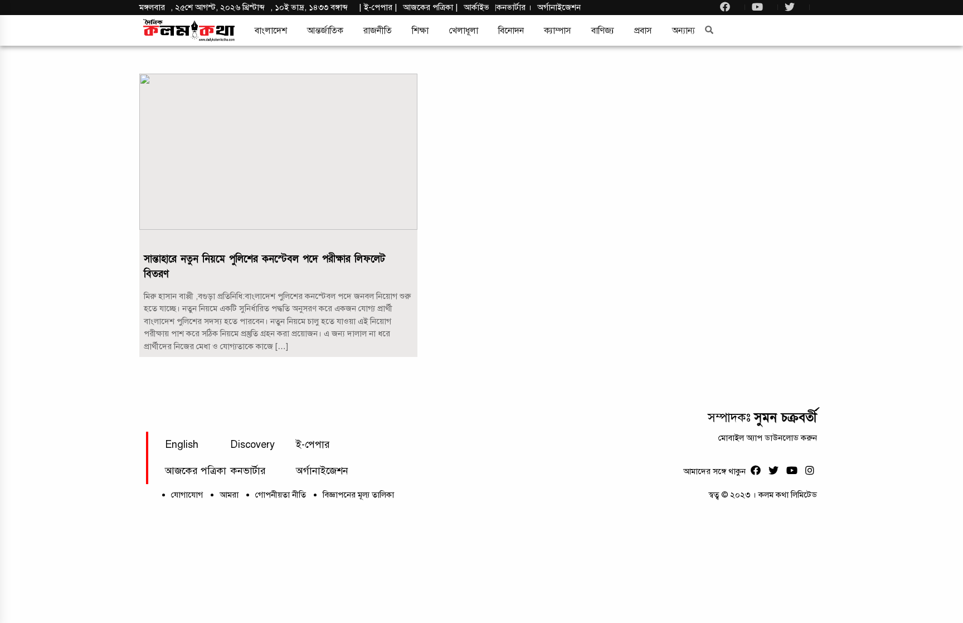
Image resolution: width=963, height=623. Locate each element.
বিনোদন (511, 30)
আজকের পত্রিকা (195, 471)
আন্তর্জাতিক (325, 30)
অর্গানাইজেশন (559, 7)
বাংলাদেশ (271, 30)
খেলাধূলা (463, 30)
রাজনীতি (377, 30)
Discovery (252, 444)
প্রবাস (643, 30)
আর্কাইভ (476, 7)
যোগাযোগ (187, 495)
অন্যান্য (683, 30)
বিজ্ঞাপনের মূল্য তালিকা (358, 495)
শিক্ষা (420, 30)
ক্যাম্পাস (557, 30)
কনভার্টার (512, 7)
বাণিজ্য (602, 30)
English (181, 444)
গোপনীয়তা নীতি (280, 495)
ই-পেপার (378, 7)
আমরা (229, 495)
